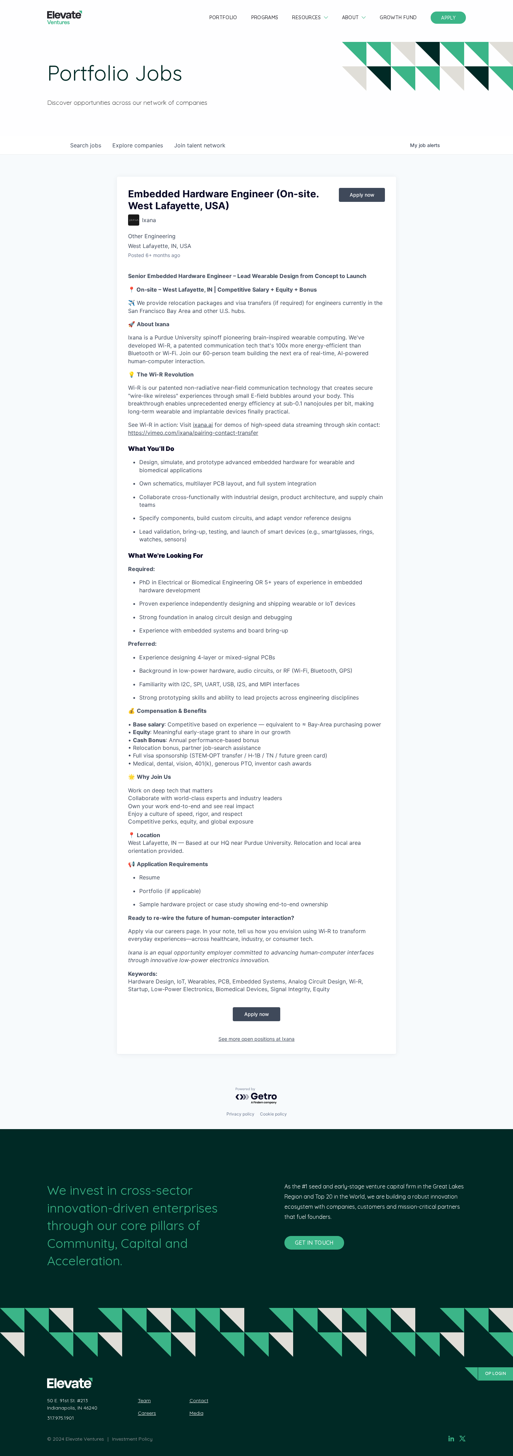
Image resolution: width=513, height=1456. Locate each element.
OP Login (495, 1373)
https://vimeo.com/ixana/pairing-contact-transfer (193, 432)
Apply (448, 18)
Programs (264, 17)
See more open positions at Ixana (256, 1039)
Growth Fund (398, 17)
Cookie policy (273, 1114)
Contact (198, 1400)
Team (144, 1400)
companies (137, 145)
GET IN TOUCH (314, 1242)
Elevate (64, 17)
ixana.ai (203, 424)
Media (196, 1413)
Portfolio (223, 17)
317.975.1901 (60, 1418)
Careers (147, 1413)
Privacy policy (240, 1114)
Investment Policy (132, 1439)
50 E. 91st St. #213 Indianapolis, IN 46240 (72, 1404)
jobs (85, 145)
